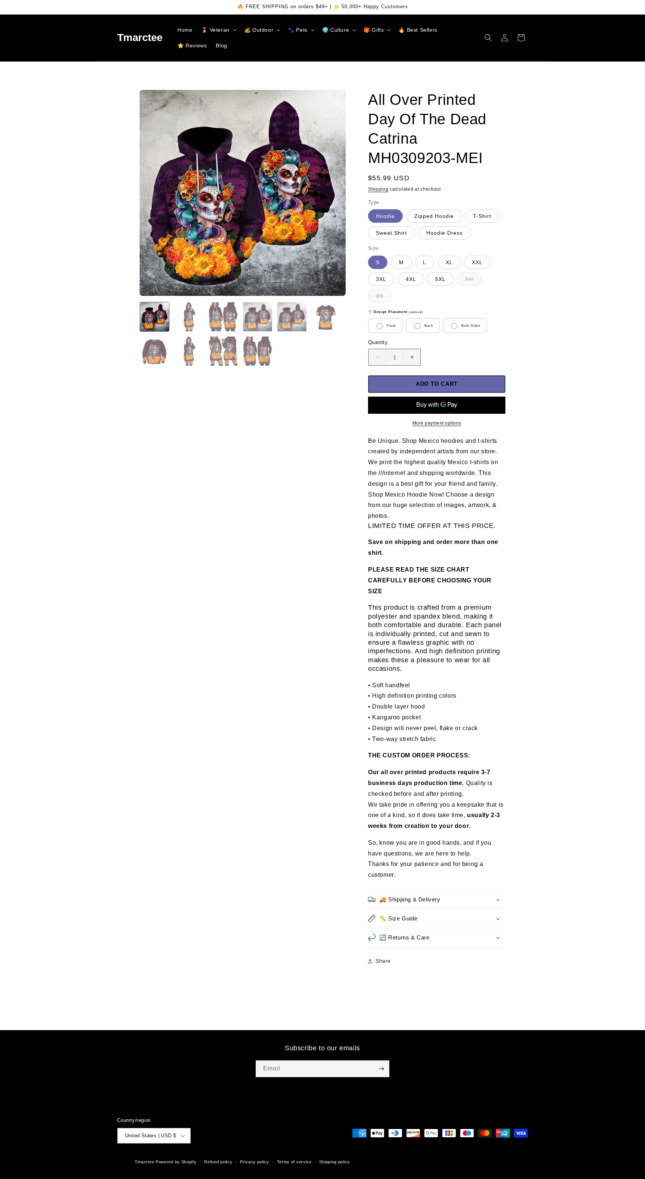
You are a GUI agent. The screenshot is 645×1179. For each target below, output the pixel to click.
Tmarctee (145, 1162)
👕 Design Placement (395, 312)
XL (449, 262)
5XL (440, 279)
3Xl (473, 281)
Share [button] (383, 961)
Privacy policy (254, 1162)
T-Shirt (482, 216)
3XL (381, 279)
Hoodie (385, 216)
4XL (411, 279)
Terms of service (294, 1162)
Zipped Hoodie (434, 216)
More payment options (436, 423)
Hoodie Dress (444, 233)
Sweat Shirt (391, 233)
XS (383, 298)
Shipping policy (334, 1162)
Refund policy (218, 1162)
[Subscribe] (381, 1069)
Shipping (378, 189)
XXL (477, 262)
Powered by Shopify (176, 1162)
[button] (218, 30)
